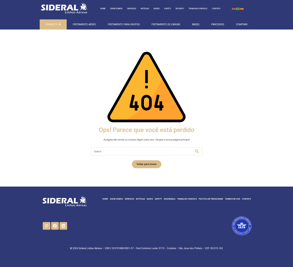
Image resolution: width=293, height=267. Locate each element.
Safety (167, 8)
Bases (157, 8)
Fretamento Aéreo (84, 24)
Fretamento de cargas (166, 24)
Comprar (242, 24)
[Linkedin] (63, 226)
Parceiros (217, 24)
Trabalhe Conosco (198, 8)
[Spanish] (242, 8)
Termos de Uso (232, 199)
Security (179, 8)
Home (103, 8)
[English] (234, 8)
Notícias (145, 8)
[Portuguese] (238, 8)
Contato (216, 8)
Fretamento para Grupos (124, 24)
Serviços (131, 8)
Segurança (169, 199)
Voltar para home (147, 164)
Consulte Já (53, 24)
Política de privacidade (211, 199)
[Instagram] (46, 226)
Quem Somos (116, 8)
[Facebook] (55, 226)
